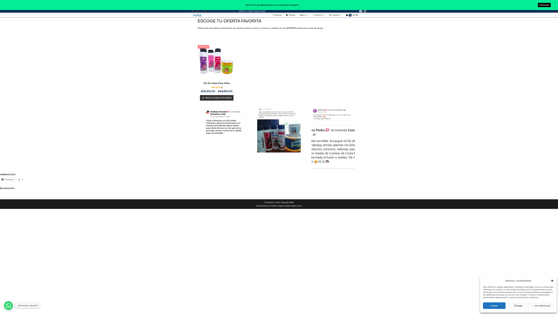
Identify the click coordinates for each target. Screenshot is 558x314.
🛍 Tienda (196, 11)
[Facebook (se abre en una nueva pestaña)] (360, 11)
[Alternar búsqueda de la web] (363, 15)
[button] (552, 280)
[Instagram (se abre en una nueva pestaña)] (364, 11)
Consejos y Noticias (227, 11)
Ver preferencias (542, 305)
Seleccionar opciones (218, 98)
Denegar (518, 305)
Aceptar (494, 305)
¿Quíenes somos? (209, 11)
